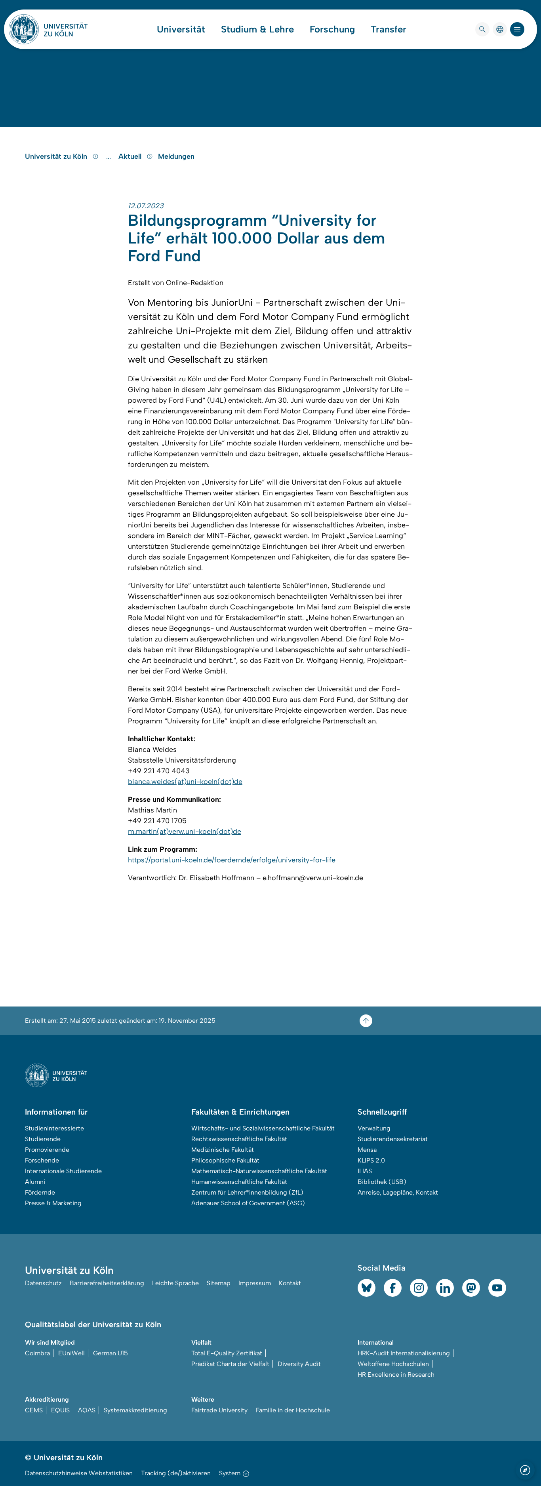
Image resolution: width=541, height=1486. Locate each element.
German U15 (110, 1353)
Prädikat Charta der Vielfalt (230, 1364)
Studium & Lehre (257, 29)
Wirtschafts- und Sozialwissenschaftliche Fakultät (263, 1128)
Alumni (35, 1181)
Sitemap (218, 1283)
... (109, 156)
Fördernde (40, 1192)
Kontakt (290, 1283)
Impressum (254, 1283)
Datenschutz (43, 1283)
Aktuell (130, 156)
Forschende (42, 1160)
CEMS (34, 1410)
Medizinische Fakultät (222, 1149)
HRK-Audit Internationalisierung (404, 1353)
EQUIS (60, 1410)
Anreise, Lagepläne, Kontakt (398, 1192)
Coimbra (37, 1353)
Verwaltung (374, 1128)
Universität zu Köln (57, 156)
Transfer (388, 29)
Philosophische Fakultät (225, 1160)
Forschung (332, 29)
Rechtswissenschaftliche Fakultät (239, 1139)
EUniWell (71, 1353)
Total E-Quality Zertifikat (226, 1353)
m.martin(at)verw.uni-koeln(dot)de (184, 831)
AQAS (86, 1410)
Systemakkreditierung (135, 1410)
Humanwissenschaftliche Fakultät (239, 1181)
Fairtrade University (219, 1410)
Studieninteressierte (54, 1128)
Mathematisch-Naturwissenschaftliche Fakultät (259, 1171)
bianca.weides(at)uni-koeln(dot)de (185, 781)
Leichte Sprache (175, 1283)
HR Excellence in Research (396, 1374)
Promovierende (47, 1149)
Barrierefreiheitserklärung (107, 1283)
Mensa (367, 1149)
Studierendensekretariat (393, 1139)
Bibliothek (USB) (382, 1181)
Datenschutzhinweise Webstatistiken (79, 1473)
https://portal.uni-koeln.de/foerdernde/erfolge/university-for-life (231, 860)
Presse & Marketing (53, 1203)
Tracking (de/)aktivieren (176, 1473)
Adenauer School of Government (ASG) (248, 1203)
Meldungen (176, 156)
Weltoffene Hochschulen (393, 1364)
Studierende (43, 1139)
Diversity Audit (299, 1364)
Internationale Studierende (63, 1171)
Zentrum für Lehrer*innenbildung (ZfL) (247, 1192)
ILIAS (365, 1171)
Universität (181, 29)
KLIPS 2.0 (371, 1160)
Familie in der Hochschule (293, 1410)
